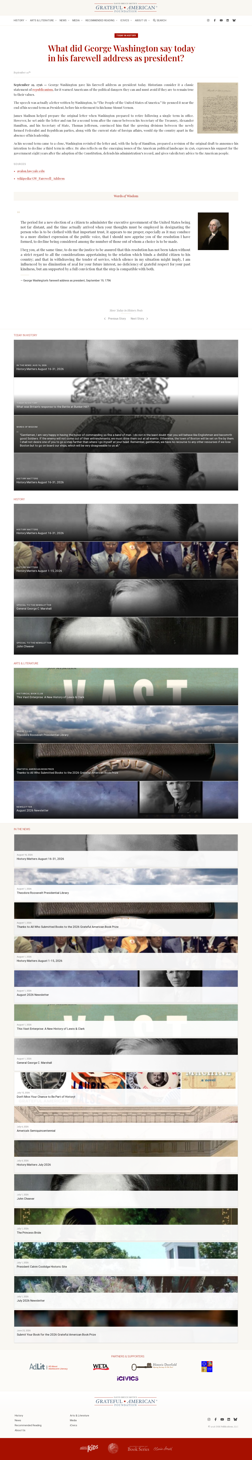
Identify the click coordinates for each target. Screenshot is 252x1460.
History (19, 20)
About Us (141, 20)
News (63, 20)
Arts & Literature (42, 20)
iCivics (124, 20)
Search (161, 20)
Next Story (138, 318)
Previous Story (116, 318)
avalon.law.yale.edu (31, 171)
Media (76, 20)
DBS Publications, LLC (227, 1426)
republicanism (42, 90)
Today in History (126, 35)
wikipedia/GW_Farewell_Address (41, 178)
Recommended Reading (100, 20)
